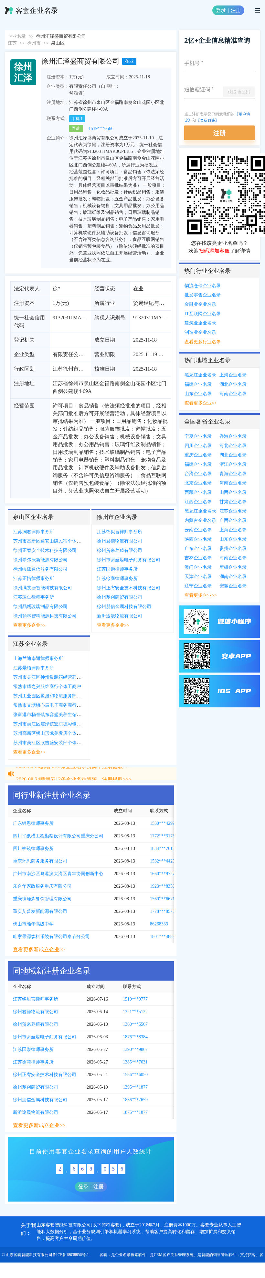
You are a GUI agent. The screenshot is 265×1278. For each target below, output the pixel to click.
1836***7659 (135, 1099)
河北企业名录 (233, 445)
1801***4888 (162, 936)
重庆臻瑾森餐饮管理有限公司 (42, 898)
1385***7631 (135, 1062)
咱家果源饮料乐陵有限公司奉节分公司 (51, 936)
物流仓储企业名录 (203, 285)
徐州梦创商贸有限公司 (119, 597)
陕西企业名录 (198, 539)
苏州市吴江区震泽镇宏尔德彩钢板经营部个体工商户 (65, 724)
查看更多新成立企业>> (39, 949)
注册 (236, 10)
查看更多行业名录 (203, 341)
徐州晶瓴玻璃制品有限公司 (40, 606)
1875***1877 (135, 1112)
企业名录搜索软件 (130, 1255)
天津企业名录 (198, 576)
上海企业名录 (233, 375)
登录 (221, 10)
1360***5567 (135, 1024)
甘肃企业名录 (233, 501)
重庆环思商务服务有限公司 (40, 861)
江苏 (12, 43)
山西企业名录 (233, 492)
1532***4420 (162, 861)
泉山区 (58, 43)
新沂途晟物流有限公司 (119, 616)
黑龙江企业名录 (200, 375)
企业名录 (17, 36)
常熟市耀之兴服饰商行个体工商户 (47, 686)
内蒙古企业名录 (200, 520)
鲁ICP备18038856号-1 (70, 1255)
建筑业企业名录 (200, 323)
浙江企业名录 (233, 464)
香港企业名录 (233, 436)
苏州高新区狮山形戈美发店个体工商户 (51, 733)
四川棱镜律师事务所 (33, 848)
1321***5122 (135, 1011)
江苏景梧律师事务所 (33, 667)
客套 (103, 1255)
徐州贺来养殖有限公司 (119, 550)
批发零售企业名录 (203, 295)
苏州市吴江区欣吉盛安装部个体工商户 (51, 742)
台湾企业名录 (198, 473)
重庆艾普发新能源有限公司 (40, 911)
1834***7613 (162, 848)
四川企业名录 (198, 445)
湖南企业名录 (233, 576)
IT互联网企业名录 (203, 313)
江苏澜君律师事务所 (33, 531)
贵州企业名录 (233, 548)
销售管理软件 (224, 1255)
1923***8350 (162, 886)
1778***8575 (162, 911)
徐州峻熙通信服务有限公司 (40, 569)
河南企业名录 (233, 393)
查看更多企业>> (29, 625)
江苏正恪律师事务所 (33, 578)
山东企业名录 (198, 393)
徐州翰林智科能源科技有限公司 (45, 616)
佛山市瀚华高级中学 (33, 924)
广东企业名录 (198, 548)
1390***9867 (135, 1049)
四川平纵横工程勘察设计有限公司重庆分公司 (58, 836)
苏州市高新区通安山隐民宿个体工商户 (51, 541)
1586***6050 (135, 1074)
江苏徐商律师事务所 (117, 578)
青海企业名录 (233, 473)
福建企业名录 (198, 384)
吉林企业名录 (198, 557)
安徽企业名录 (233, 586)
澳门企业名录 (198, 567)
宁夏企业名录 (198, 436)
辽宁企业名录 (198, 586)
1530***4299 (162, 823)
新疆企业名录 (233, 567)
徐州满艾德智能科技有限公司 (42, 587)
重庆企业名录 (198, 455)
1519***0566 (101, 128)
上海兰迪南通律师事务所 (38, 658)
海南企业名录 (233, 557)
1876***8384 (135, 1036)
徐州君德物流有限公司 (119, 541)
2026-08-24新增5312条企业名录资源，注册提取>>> (74, 774)
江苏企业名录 (233, 511)
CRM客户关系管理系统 (174, 1255)
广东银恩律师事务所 (33, 823)
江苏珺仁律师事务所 (33, 597)
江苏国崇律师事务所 (117, 569)
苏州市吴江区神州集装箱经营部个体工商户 (56, 677)
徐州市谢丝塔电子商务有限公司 (128, 559)
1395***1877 (135, 1087)
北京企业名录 (198, 483)
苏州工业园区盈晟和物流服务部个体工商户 (56, 696)
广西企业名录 (233, 520)
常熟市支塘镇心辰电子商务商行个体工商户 (56, 705)
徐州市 (34, 43)
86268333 (159, 924)
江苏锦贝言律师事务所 (119, 531)
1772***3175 (162, 836)
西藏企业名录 (198, 492)
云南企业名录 (198, 529)
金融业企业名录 (200, 304)
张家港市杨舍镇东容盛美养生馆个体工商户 (56, 714)
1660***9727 (162, 873)
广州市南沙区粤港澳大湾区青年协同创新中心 (58, 873)
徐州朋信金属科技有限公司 (124, 606)
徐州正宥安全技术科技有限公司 (45, 550)
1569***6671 (162, 898)
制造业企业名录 (200, 332)
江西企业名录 (198, 501)
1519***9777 (135, 999)
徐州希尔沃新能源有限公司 (40, 559)
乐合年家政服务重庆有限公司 (42, 886)
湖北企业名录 (233, 384)
